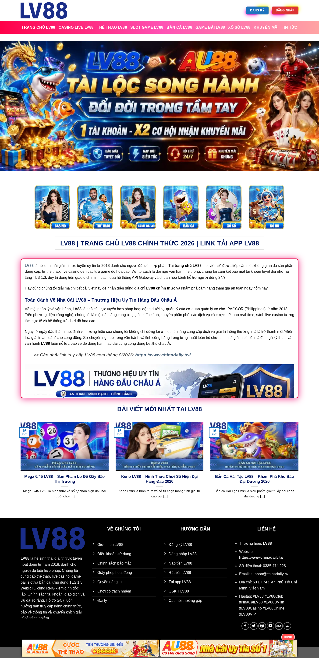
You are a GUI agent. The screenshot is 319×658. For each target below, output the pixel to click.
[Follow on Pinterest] (262, 626)
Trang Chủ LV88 (38, 27)
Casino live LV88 (76, 27)
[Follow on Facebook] (245, 626)
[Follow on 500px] (279, 626)
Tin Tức (290, 27)
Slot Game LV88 (146, 27)
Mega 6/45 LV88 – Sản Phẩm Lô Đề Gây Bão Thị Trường (64, 479)
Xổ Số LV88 (239, 27)
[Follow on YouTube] (270, 626)
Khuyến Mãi (266, 27)
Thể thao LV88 (112, 27)
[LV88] (44, 10)
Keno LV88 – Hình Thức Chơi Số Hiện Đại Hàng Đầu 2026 (159, 479)
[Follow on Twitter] (254, 626)
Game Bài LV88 (210, 27)
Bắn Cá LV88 (179, 27)
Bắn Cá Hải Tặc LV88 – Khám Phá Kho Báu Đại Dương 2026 (254, 479)
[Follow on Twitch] (287, 626)
